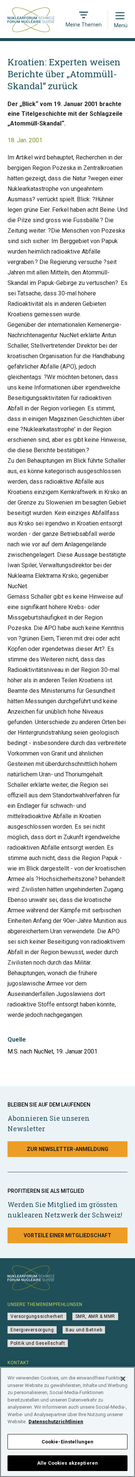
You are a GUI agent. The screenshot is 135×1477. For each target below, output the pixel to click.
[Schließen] (123, 1379)
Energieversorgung (32, 1329)
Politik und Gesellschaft (37, 1343)
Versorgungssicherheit (36, 1316)
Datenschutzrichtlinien (55, 1421)
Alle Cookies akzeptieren (67, 1463)
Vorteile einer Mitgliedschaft (67, 1235)
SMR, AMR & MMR (95, 1316)
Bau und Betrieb (84, 1329)
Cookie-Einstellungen (68, 1442)
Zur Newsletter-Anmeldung (67, 1149)
